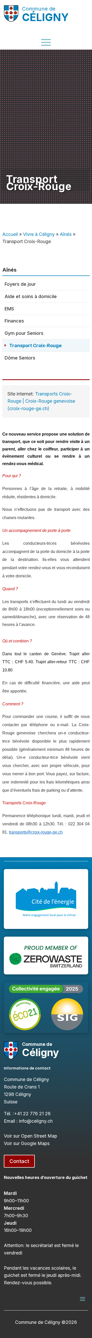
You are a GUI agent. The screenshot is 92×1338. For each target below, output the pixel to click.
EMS (9, 308)
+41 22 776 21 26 (32, 1113)
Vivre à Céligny (39, 234)
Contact (19, 1161)
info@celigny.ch (36, 1121)
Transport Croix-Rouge (35, 345)
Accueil (10, 234)
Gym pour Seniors (24, 333)
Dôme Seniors (20, 358)
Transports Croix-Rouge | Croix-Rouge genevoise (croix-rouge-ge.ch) (41, 401)
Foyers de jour (20, 284)
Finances (14, 321)
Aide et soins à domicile (31, 296)
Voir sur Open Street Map (30, 1136)
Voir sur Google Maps (27, 1143)
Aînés (66, 234)
